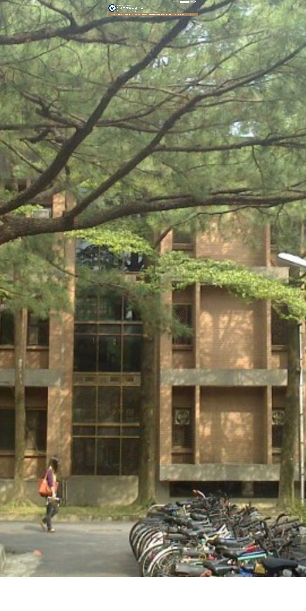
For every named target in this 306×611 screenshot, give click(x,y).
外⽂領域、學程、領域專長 (139, 14)
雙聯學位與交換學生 (154, 14)
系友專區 (168, 14)
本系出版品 (176, 14)
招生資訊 (191, 14)
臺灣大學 (175, 1)
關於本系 (120, 14)
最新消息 (112, 14)
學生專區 (127, 14)
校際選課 (163, 14)
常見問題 (184, 14)
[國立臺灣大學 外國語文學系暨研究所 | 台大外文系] (128, 7)
